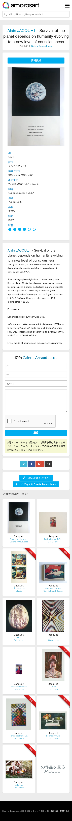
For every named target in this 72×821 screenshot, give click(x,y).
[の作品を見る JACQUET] (53, 789)
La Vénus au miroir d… (53, 588)
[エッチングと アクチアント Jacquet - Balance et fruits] (53, 715)
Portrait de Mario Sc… (53, 539)
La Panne (19, 785)
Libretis (19, 591)
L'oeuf (18, 637)
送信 (36, 432)
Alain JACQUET (21, 30)
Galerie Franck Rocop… (53, 591)
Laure (53, 686)
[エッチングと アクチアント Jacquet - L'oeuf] (19, 617)
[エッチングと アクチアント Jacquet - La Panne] (19, 764)
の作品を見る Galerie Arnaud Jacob (37, 484)
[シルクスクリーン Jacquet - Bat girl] (53, 617)
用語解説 (54, 811)
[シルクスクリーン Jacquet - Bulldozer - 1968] (19, 567)
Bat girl (53, 637)
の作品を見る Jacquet (38, 477)
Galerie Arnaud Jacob (42, 46)
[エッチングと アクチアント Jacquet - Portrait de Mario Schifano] (53, 518)
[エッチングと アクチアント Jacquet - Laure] (53, 666)
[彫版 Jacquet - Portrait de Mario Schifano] (19, 666)
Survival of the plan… (19, 539)
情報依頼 (36, 60)
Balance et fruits (53, 735)
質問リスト (65, 811)
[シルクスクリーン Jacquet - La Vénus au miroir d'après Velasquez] (53, 567)
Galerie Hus (19, 640)
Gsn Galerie (53, 541)
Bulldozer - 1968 (19, 588)
